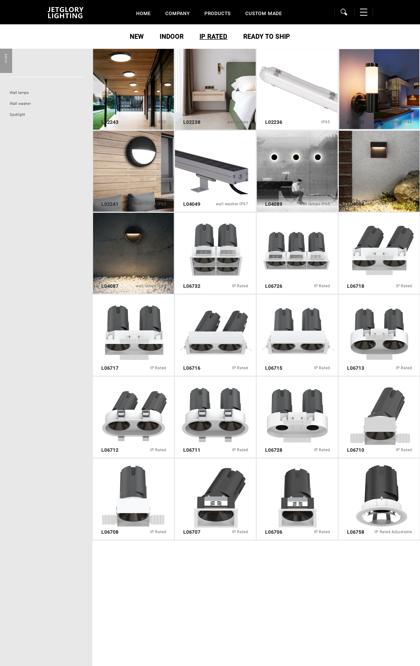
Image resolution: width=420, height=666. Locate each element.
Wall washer (20, 103)
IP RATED (214, 36)
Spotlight (17, 114)
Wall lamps (19, 92)
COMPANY (177, 13)
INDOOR (172, 36)
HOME (143, 13)
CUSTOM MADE (263, 13)
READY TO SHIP (266, 36)
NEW (137, 36)
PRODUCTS (217, 13)
